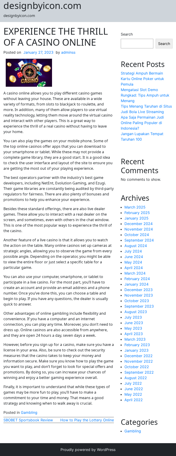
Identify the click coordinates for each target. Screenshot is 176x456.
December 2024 (138, 223)
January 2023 (136, 350)
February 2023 (137, 344)
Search (127, 34)
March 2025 (135, 207)
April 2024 (133, 267)
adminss (68, 52)
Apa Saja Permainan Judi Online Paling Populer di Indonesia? (142, 123)
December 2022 (138, 355)
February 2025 (137, 212)
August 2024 (135, 245)
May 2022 (133, 394)
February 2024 (137, 278)
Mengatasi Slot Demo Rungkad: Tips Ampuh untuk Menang (145, 95)
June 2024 (133, 256)
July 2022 (133, 383)
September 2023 (139, 306)
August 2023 (135, 311)
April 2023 (133, 333)
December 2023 (138, 289)
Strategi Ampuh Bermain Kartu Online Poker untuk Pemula (142, 78)
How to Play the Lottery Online (87, 420)
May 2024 (133, 262)
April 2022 (133, 400)
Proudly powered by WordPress (88, 449)
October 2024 (136, 234)
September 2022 (139, 372)
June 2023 (133, 322)
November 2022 (138, 361)
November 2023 (138, 295)
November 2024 (138, 229)
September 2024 (139, 240)
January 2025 (136, 218)
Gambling (29, 412)
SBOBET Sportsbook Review (28, 420)
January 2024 (136, 284)
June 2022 (133, 388)
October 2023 (136, 300)
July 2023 (133, 317)
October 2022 (136, 366)
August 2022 (135, 377)
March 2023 (135, 339)
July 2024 (133, 251)
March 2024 (135, 273)
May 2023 (133, 328)
